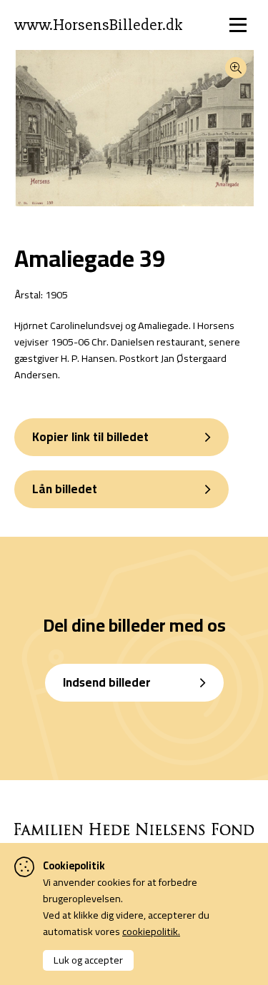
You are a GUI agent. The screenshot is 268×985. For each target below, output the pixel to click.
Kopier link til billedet (90, 436)
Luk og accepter (88, 959)
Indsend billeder (107, 682)
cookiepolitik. (151, 931)
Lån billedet (64, 489)
